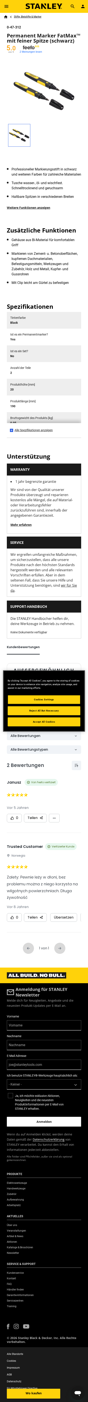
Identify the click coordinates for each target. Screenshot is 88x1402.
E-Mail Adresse (16, 1055)
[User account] (83, 6)
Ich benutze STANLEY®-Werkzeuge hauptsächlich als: (42, 1075)
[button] (8, 1326)
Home (6, 17)
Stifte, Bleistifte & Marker (27, 16)
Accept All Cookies (44, 721)
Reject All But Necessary (44, 710)
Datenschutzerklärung (49, 1139)
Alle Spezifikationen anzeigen (34, 430)
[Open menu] (6, 6)
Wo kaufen (34, 1393)
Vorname (13, 1016)
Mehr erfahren (21, 525)
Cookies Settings (44, 699)
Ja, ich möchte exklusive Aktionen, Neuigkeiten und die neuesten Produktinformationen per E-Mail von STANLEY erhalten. (39, 1102)
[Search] (72, 6)
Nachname (14, 1036)
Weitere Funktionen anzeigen (28, 208)
